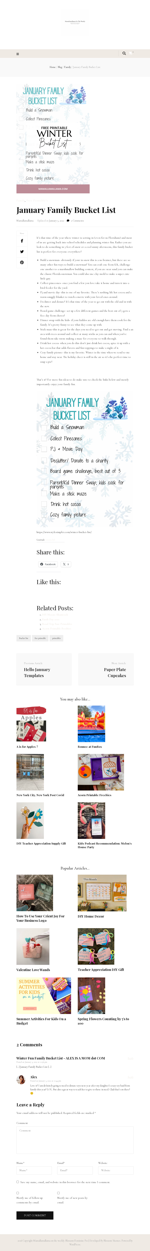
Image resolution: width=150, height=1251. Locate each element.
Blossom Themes (111, 1240)
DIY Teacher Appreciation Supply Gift (41, 843)
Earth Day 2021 (50, 619)
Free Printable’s (37, 200)
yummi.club (50, 539)
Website (102, 1163)
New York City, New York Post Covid (40, 795)
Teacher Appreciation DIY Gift (101, 969)
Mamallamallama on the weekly (48, 1240)
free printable (40, 638)
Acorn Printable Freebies (56, 628)
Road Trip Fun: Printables (57, 624)
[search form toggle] (124, 53)
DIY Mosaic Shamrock (55, 614)
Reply (131, 1058)
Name (20, 1163)
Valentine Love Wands (33, 970)
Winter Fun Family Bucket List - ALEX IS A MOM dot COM (60, 1058)
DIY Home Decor (91, 916)
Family (20, 200)
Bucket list (23, 638)
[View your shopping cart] (130, 53)
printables (56, 638)
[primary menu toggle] (18, 54)
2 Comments (77, 220)
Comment (22, 1123)
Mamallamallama (24, 220)
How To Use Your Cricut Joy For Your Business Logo (40, 918)
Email (61, 1163)
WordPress (74, 1244)
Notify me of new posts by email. (72, 1200)
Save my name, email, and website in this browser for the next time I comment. (65, 1182)
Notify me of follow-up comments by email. (29, 1200)
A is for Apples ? (27, 746)
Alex (33, 1077)
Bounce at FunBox (90, 746)
